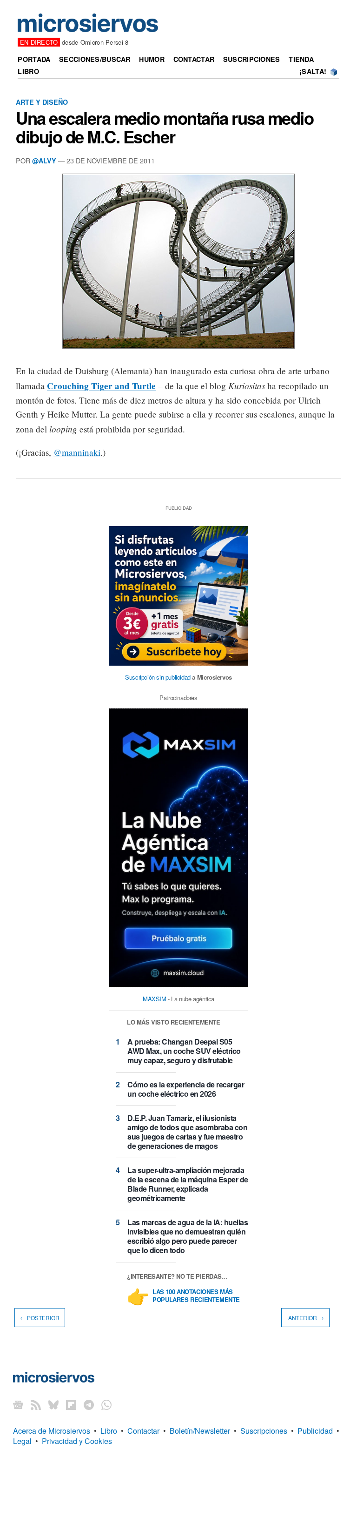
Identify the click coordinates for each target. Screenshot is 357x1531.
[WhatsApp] (106, 1404)
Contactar (194, 59)
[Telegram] (89, 1404)
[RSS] (36, 1404)
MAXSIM (154, 998)
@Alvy (44, 160)
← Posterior (40, 1318)
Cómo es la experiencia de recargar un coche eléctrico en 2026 (185, 1089)
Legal (22, 1441)
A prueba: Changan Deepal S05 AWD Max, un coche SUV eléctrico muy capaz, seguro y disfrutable (184, 1051)
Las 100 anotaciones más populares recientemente (196, 1296)
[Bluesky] (53, 1404)
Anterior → (305, 1318)
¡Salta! (312, 71)
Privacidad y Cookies (77, 1441)
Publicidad (315, 1430)
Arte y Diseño (42, 102)
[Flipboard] (71, 1404)
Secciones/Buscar (95, 59)
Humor (151, 59)
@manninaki (76, 452)
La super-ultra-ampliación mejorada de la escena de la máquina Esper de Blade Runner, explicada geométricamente (187, 1184)
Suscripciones (251, 59)
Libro (28, 71)
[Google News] (18, 1404)
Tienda (301, 59)
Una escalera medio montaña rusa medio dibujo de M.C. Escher (165, 127)
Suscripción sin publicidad (158, 677)
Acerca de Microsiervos (51, 1430)
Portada (34, 59)
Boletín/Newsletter (200, 1430)
